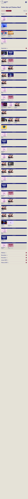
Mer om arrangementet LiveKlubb (4, 224)
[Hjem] (4, 2)
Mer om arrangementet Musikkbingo (11, 54)
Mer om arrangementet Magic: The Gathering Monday (4, 42)
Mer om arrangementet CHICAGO (4, 61)
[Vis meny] (26, 2)
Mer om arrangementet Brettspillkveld (4, 19)
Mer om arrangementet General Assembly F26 (4, 128)
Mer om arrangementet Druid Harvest (11, 224)
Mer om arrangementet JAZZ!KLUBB (4, 26)
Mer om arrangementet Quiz (11, 61)
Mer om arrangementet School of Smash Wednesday (4, 98)
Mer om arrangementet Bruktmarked (11, 34)
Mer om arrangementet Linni (4, 121)
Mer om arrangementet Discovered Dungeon (4, 34)
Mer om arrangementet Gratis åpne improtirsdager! (4, 54)
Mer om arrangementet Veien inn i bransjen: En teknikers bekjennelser (4, 106)
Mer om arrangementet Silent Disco (11, 76)
